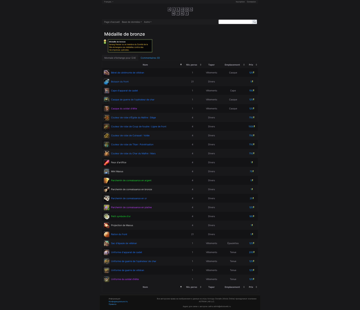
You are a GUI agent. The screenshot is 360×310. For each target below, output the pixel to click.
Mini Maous (117, 171)
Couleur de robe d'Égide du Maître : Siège (133, 117)
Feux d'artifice (118, 162)
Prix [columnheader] (253, 64)
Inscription (240, 2)
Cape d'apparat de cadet (124, 90)
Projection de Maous (122, 225)
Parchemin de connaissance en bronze (131, 189)
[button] (132, 22)
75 (251, 171)
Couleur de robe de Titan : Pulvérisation (132, 144)
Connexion (251, 2)
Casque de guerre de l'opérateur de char (132, 99)
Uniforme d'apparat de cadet (126, 252)
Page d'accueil (112, 21)
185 (251, 216)
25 (251, 198)
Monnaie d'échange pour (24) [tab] (120, 57)
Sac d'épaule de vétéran (124, 243)
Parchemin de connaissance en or (129, 198)
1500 (251, 126)
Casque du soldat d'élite (124, 108)
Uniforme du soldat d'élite (125, 279)
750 (251, 117)
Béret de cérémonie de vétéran (127, 72)
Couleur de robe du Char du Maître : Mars (133, 153)
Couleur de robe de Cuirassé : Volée (130, 135)
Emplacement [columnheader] (235, 64)
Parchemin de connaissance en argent (131, 180)
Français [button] (108, 2)
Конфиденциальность (118, 301)
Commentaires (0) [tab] (150, 57)
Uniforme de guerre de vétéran (127, 270)
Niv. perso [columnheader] (194, 64)
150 (251, 90)
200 (251, 252)
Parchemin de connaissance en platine (131, 207)
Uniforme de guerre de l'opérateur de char (133, 261)
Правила (112, 304)
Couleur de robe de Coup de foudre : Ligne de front (138, 126)
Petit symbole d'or (121, 216)
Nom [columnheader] (159, 64)
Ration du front (119, 234)
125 (251, 72)
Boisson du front (120, 81)
